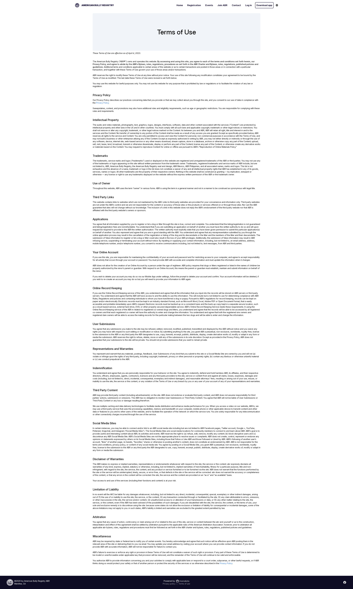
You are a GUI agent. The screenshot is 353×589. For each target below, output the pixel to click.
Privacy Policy (102, 103)
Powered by (169, 581)
